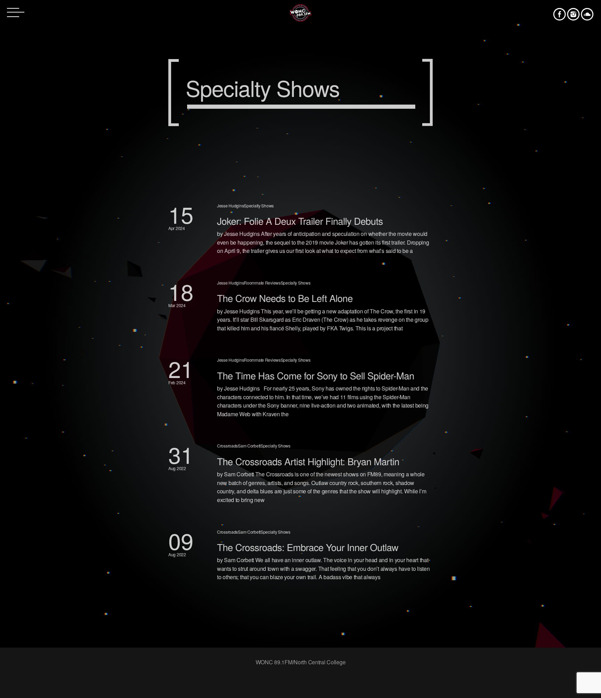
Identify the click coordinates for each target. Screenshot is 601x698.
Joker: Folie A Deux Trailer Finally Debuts (300, 221)
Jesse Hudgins (230, 205)
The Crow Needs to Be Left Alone (285, 298)
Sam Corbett (249, 446)
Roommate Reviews (262, 283)
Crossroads (227, 446)
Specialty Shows (259, 205)
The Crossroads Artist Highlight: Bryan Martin (308, 461)
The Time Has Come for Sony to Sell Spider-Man (315, 375)
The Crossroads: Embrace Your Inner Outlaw (307, 547)
